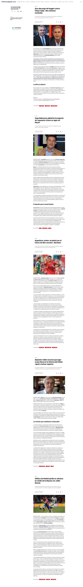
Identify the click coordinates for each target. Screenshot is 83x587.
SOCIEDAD (38, 1)
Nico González (60, 519)
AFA (40, 228)
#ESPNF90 (46, 99)
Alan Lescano (42, 347)
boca (57, 517)
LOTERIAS (59, 1)
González (41, 521)
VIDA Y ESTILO (65, 1)
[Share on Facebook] (56, 131)
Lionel (42, 159)
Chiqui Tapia (36, 54)
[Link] (60, 131)
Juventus (44, 517)
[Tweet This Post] (58, 131)
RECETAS (71, 1)
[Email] (21, 11)
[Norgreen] (16, 28)
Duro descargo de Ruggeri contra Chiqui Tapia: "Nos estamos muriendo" (16, 8)
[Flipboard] (18, 11)
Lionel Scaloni (41, 164)
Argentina (45, 162)
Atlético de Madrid (48, 523)
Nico (38, 521)
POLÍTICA (28, 1)
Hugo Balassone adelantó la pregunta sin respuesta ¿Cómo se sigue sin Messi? (16, 18)
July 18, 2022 (52, 100)
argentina (44, 410)
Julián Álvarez (36, 186)
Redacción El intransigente (39, 21)
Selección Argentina (49, 55)
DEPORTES (47, 1)
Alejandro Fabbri (42, 466)
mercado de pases (42, 531)
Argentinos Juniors (45, 278)
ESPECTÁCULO (54, 1)
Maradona (57, 400)
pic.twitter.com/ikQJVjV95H (54, 99)
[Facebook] (12, 11)
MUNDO (42, 1)
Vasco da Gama (55, 347)
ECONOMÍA (32, 1)
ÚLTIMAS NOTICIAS (21, 1)
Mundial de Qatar (59, 427)
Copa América (37, 416)
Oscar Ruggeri (46, 48)
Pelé (61, 400)
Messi (45, 159)
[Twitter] (15, 11)
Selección (41, 162)
